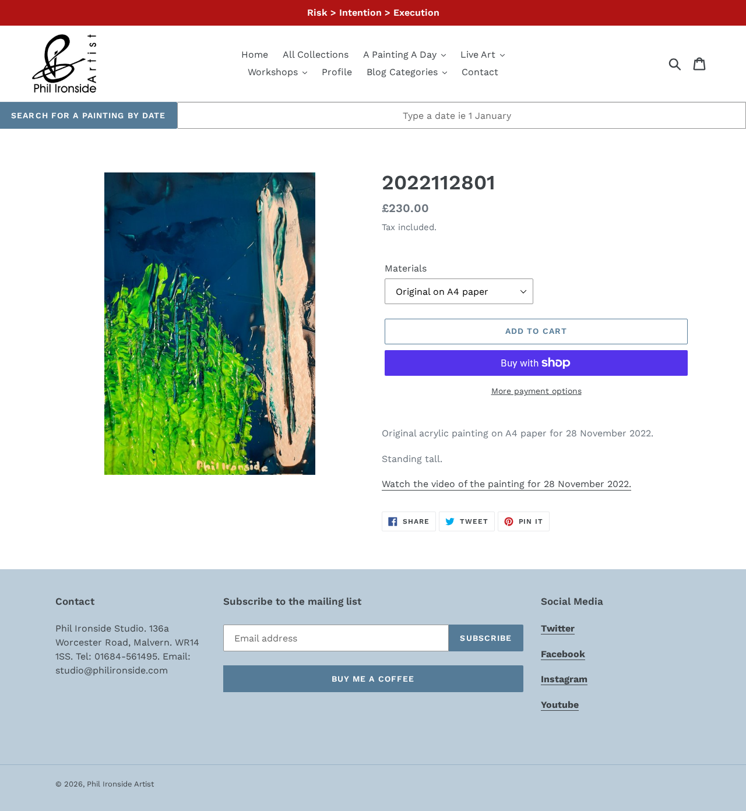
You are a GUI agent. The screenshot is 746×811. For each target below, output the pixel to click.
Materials (406, 268)
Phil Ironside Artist (120, 784)
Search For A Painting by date (88, 115)
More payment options (536, 391)
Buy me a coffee (373, 678)
